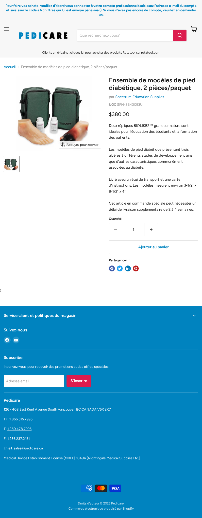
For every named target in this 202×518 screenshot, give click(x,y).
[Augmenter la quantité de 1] (151, 229)
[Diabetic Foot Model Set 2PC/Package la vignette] (11, 164)
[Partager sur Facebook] (112, 268)
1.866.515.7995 (21, 419)
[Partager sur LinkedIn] (128, 268)
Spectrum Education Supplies (139, 97)
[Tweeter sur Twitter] (120, 268)
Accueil (10, 67)
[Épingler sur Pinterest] (136, 268)
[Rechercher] (179, 35)
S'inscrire (78, 380)
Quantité (115, 219)
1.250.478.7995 (19, 429)
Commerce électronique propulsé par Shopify (101, 508)
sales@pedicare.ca (28, 448)
